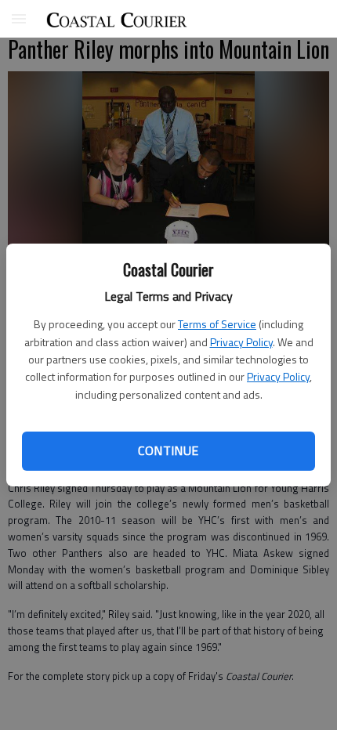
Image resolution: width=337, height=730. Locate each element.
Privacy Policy (241, 342)
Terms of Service (217, 324)
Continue (168, 450)
